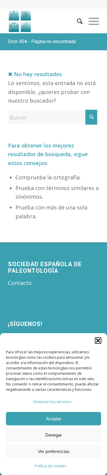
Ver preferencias (54, 451)
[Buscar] (77, 21)
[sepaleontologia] (44, 21)
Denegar (53, 435)
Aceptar (53, 418)
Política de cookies (50, 465)
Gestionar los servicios (52, 401)
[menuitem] (77, 21)
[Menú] (91, 21)
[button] (98, 341)
